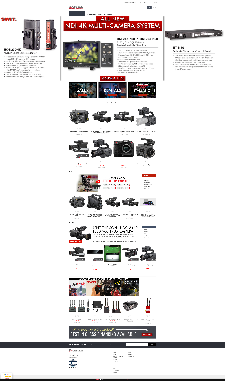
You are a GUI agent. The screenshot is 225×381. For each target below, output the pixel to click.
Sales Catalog (146, 178)
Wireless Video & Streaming (149, 241)
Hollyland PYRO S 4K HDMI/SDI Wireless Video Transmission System (77, 319)
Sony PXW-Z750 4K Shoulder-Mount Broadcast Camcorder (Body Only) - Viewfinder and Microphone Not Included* (95, 215)
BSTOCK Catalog (147, 182)
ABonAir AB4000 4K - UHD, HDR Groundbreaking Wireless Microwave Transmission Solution (148, 319)
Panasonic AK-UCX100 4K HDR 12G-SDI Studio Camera (123, 131)
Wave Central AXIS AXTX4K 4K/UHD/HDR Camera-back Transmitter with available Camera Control (130, 319)
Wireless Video (73, 275)
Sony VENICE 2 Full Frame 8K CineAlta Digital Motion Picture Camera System (146, 164)
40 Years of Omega (107, 14)
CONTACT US (128, 12)
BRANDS (121, 12)
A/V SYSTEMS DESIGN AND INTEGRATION (108, 12)
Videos (100, 14)
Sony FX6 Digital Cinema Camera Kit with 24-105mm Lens (101, 164)
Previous (2, 48)
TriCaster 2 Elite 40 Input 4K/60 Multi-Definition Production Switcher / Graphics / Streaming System (95, 266)
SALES (87, 12)
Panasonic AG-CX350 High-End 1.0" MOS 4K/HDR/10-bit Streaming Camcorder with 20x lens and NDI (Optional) (130, 266)
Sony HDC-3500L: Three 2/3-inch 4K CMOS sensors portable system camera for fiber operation (101, 132)
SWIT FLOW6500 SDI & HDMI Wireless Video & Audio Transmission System (94, 319)
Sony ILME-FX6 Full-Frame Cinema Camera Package (148, 266)
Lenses (145, 233)
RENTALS (94, 12)
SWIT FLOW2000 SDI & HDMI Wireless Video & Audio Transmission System (112, 319)
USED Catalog (146, 180)
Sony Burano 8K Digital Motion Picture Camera (79, 131)
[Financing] (112, 332)
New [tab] (116, 102)
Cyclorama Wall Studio (112, 264)
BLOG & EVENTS (137, 12)
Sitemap (115, 372)
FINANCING (146, 12)
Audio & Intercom (147, 235)
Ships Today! (146, 188)
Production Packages (148, 184)
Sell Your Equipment (91, 14)
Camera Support (147, 231)
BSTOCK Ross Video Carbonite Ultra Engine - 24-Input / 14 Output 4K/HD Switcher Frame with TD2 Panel (148, 215)
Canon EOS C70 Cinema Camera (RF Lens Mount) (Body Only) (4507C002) (123, 164)
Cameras (145, 229)
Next (222, 48)
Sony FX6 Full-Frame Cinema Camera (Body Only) (146, 131)
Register (155, 2)
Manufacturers (147, 186)
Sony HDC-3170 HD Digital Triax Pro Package (78, 163)
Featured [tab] (110, 102)
